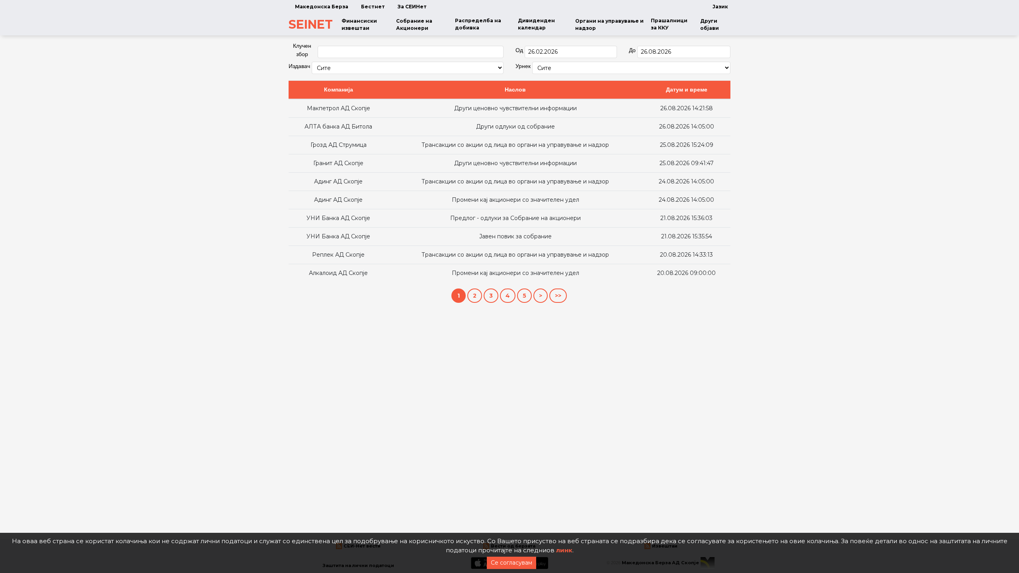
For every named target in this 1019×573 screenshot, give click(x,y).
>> (558, 295)
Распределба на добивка (478, 24)
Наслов (515, 89)
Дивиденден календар (536, 24)
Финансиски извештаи (359, 24)
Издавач (299, 66)
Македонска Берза (321, 7)
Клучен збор (302, 50)
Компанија (338, 89)
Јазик (720, 7)
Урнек (523, 66)
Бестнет (373, 7)
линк (564, 550)
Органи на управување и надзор (609, 24)
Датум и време (686, 89)
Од (519, 50)
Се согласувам (511, 562)
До (632, 50)
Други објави (709, 24)
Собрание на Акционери (414, 24)
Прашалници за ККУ (669, 24)
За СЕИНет (412, 7)
